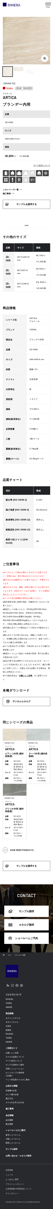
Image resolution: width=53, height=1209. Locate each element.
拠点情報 (9, 1124)
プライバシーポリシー (15, 1184)
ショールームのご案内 (15, 1130)
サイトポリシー (12, 1193)
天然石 (8, 1026)
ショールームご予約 (26, 938)
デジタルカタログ (21, 701)
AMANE (9, 1007)
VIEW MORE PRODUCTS (22, 850)
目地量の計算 (11, 1090)
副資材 (8, 1030)
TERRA (9, 1003)
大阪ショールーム (13, 1139)
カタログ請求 (26, 924)
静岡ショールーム (13, 1143)
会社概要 (9, 1120)
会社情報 (10, 1115)
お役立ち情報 (12, 1086)
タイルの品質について (15, 1057)
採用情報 (9, 1170)
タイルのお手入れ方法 (15, 1102)
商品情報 (10, 1013)
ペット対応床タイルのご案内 (18, 1080)
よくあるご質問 (12, 1179)
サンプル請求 (26, 911)
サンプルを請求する (26, 204)
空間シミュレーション (15, 1069)
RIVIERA (9, 999)
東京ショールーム (13, 1135)
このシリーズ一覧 (11, 189)
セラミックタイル (13, 1018)
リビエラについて (13, 994)
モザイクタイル (12, 1022)
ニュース (9, 1175)
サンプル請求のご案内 (15, 1065)
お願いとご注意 (25, 676)
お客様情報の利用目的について (18, 1189)
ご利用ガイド (12, 1048)
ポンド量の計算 (12, 1094)
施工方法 (9, 1098)
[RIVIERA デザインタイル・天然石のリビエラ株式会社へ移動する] (4, 955)
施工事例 (7, 193)
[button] (7, 71)
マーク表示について (41, 165)
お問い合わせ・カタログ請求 (18, 1156)
